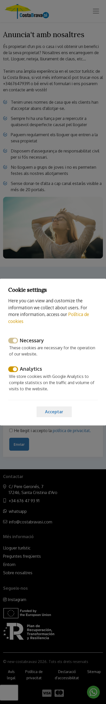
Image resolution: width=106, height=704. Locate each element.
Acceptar (54, 411)
